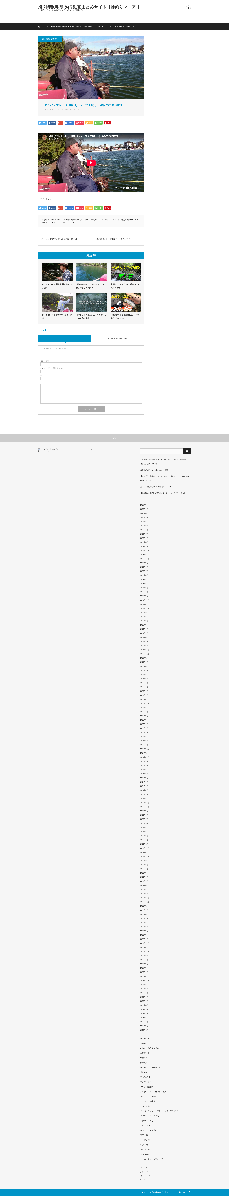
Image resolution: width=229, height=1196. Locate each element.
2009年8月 (144, 989)
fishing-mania (55, 220)
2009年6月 (144, 997)
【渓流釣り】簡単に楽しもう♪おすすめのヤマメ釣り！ (125, 316)
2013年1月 (144, 844)
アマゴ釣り (145, 1154)
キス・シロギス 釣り (149, 1130)
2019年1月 (144, 546)
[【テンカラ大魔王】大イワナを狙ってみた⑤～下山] (91, 302)
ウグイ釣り (145, 1145)
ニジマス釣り (145, 1106)
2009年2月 (144, 1013)
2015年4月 (144, 732)
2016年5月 (144, 679)
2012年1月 (144, 894)
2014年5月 (144, 778)
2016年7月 (144, 670)
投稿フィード (145, 1172)
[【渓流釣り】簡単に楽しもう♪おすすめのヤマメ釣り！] (126, 302)
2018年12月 (144, 550)
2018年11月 (144, 555)
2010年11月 (144, 947)
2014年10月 (144, 757)
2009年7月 (144, 993)
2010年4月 (144, 972)
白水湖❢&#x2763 (131, 220)
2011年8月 (144, 914)
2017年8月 (144, 617)
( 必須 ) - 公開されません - (52, 368)
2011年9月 (144, 910)
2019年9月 (144, 526)
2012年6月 (144, 873)
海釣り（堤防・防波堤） (150, 1067)
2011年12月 (144, 898)
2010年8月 (144, 960)
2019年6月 (144, 538)
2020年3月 (144, 517)
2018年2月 (144, 592)
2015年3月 (144, 737)
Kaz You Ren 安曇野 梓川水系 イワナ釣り (57, 286)
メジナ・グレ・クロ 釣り (150, 1096)
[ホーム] (39, 26)
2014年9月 (144, 761)
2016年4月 (144, 683)
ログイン (143, 1167)
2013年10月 (144, 807)
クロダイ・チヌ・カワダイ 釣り (153, 1092)
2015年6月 (144, 724)
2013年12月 (144, 799)
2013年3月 (144, 836)
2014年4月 (144, 782)
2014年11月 (144, 753)
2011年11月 (144, 902)
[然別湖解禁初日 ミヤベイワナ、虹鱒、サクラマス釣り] (91, 272)
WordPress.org (145, 1180)
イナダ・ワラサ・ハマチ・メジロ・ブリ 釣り (159, 1111)
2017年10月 (144, 608)
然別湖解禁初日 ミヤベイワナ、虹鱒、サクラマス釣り (90, 286)
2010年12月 (144, 943)
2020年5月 (144, 509)
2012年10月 (144, 856)
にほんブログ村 (43, 451)
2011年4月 (144, 931)
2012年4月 (144, 881)
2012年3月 (144, 885)
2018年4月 (144, 584)
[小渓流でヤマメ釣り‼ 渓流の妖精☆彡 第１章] (126, 272)
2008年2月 (144, 1022)
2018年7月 (144, 571)
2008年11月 (144, 1018)
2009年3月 (144, 1009)
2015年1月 (144, 745)
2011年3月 (144, 935)
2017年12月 (144, 600)
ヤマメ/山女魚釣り (62, 109)
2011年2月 (144, 939)
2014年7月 (144, 770)
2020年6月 (144, 505)
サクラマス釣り (146, 1121)
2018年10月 (144, 559)
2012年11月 (144, 852)
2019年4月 (144, 542)
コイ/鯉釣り (145, 1125)
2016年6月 (144, 674)
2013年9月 (144, 811)
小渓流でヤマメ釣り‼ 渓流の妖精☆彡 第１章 (125, 286)
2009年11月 (144, 980)
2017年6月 (144, 625)
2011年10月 (144, 906)
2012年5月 (144, 877)
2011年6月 (144, 922)
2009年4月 (144, 1005)
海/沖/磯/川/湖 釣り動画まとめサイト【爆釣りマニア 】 (89, 7)
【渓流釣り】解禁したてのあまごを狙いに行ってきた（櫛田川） (163, 493)
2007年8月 (144, 1026)
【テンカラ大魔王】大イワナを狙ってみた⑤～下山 (91, 316)
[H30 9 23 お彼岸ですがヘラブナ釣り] (57, 302)
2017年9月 (144, 612)
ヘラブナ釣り (75, 109)
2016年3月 (144, 687)
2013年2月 (144, 840)
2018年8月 (144, 567)
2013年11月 (144, 803)
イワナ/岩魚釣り (147, 1087)
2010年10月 (144, 951)
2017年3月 (144, 637)
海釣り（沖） (145, 1038)
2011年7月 (144, 918)
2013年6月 (144, 823)
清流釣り (144, 1072)
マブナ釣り (145, 1135)
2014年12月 (144, 749)
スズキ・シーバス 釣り (149, 1116)
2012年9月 (144, 860)
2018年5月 (144, 579)
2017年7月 (144, 621)
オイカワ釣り (145, 1149)
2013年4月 (144, 832)
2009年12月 (144, 976)
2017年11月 (144, 604)
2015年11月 (144, 703)
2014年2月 (144, 790)
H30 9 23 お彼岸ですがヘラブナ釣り (57, 316)
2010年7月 (144, 964)
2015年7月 (144, 720)
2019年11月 (144, 522)
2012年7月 (144, 869)
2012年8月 (144, 865)
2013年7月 (144, 819)
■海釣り (143, 1058)
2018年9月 (144, 563)
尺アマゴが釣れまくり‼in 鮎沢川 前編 (154, 470)
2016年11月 (144, 654)
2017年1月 (144, 646)
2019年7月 (144, 534)
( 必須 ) (44, 361)
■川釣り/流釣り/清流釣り (50, 39)
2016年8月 (144, 666)
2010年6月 (144, 968)
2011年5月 (144, 927)
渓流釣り (144, 1063)
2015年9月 (144, 712)
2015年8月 (144, 716)
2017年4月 (144, 633)
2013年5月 (144, 827)
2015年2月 (144, 741)
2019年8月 (144, 530)
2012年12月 (144, 848)
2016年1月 (144, 695)
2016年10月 (144, 658)
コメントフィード (146, 1176)
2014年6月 (144, 774)
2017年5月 (144, 629)
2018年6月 (144, 575)
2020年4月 (144, 513)
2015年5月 (144, 728)
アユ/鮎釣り (145, 1077)
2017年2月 (144, 641)
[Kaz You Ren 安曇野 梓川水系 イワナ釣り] (57, 272)
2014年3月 (144, 786)
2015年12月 (144, 699)
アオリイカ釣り (146, 1082)
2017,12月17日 (53, 223)
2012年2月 (144, 889)
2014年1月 (144, 794)
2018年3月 (144, 588)
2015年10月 (144, 707)
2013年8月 (144, 815)
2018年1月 (144, 596)
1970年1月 (144, 1030)
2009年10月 (144, 985)
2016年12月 (144, 650)
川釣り (143, 1043)
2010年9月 (144, 956)
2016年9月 (144, 662)
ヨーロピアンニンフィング (151, 1159)
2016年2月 (144, 691)
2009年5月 (144, 1001)
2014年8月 (144, 765)
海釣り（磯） (145, 1053)
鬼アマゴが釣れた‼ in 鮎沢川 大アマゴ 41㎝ (156, 487)
